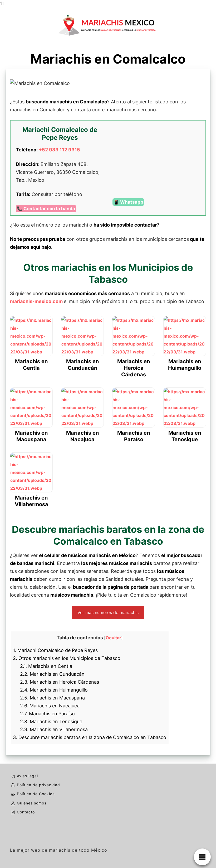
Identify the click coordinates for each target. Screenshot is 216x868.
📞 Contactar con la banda (46, 208)
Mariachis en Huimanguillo (54, 690)
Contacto (26, 812)
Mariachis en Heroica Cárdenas (59, 682)
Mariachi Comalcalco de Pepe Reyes (55, 650)
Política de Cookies (36, 794)
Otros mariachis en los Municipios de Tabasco (66, 658)
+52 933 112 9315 (59, 149)
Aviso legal (27, 776)
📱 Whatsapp (128, 202)
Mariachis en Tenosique (51, 721)
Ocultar (113, 637)
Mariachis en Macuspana (52, 698)
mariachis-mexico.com (36, 301)
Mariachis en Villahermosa (54, 729)
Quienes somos (31, 803)
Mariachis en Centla (46, 666)
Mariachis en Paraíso (47, 713)
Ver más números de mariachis (108, 612)
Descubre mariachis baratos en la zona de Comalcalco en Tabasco (89, 737)
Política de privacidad (38, 785)
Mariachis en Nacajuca (50, 705)
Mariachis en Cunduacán (52, 674)
